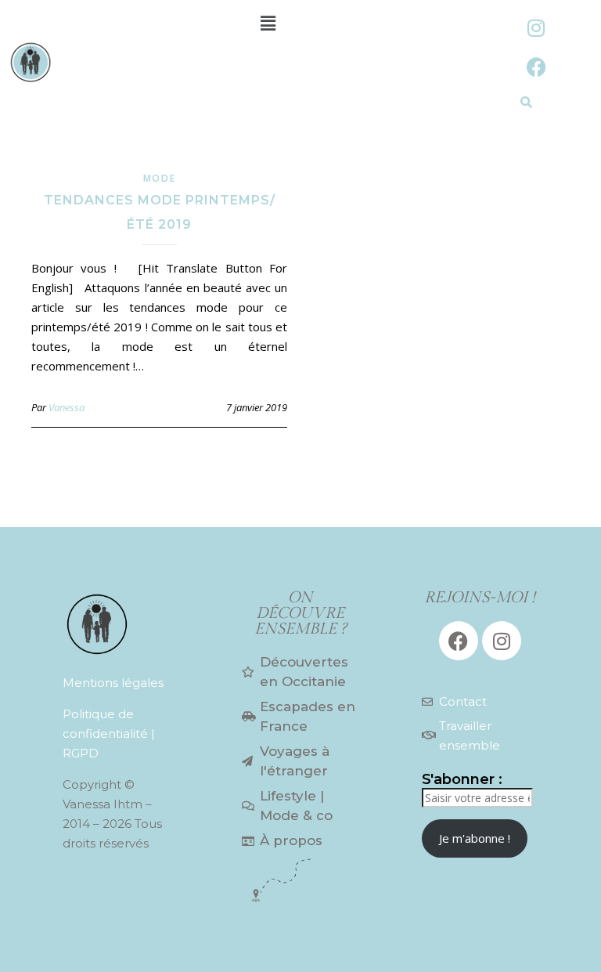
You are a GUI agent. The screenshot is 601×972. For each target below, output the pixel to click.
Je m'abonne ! (474, 838)
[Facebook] (536, 66)
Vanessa (67, 407)
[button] (267, 23)
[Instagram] (536, 27)
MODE (159, 178)
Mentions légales (113, 682)
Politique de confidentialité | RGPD (109, 733)
